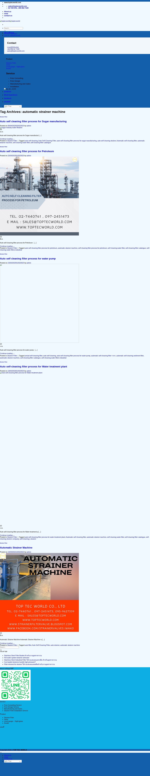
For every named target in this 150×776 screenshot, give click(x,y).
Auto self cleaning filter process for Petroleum (27, 151)
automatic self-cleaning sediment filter (130, 356)
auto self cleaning (31, 141)
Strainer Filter (3, 116)
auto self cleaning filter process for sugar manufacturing (77, 141)
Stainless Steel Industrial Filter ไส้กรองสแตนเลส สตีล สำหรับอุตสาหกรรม (30, 660)
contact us (8, 16)
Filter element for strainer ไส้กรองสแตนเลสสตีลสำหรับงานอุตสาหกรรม (29, 664)
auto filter (28, 645)
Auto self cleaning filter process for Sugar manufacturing (33, 121)
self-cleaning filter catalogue (41, 142)
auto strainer (55, 645)
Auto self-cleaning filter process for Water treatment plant (33, 366)
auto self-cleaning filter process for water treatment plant (45, 537)
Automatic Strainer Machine (16, 547)
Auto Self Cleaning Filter (47, 141)
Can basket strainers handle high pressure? (20, 662)
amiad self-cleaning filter (33, 356)
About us (7, 11)
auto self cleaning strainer (106, 141)
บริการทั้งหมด (9, 33)
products (7, 91)
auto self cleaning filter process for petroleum (41, 248)
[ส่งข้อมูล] (5, 30)
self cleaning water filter (21, 142)
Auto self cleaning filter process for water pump (28, 258)
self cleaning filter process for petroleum (92, 248)
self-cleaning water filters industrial (53, 358)
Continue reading (7, 139)
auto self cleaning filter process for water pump (73, 356)
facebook (7, 98)
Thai (9, 106)
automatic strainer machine (67, 248)
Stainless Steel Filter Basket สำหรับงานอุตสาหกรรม (23, 655)
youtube (7, 102)
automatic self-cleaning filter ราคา (103, 356)
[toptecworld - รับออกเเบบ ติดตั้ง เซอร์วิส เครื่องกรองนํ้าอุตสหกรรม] (10, 21)
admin (29, 126)
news (6, 13)
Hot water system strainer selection (16, 658)
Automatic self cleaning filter (127, 141)
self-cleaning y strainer (28, 539)
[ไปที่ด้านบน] (1, 752)
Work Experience (10, 95)
